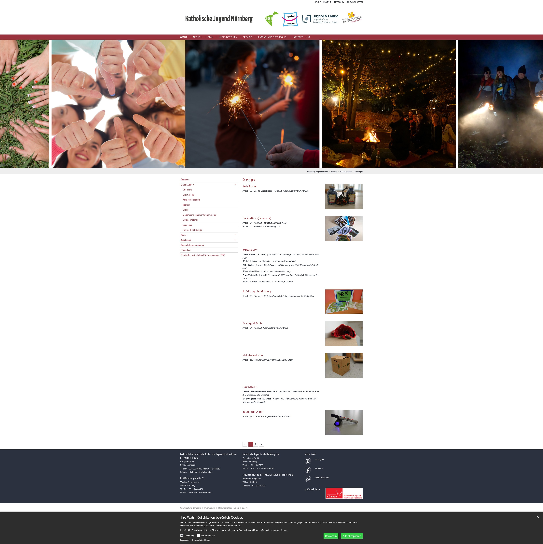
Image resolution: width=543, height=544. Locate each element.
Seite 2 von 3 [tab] (271, 165)
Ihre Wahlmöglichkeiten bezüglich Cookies (211, 517)
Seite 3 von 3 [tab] (276, 165)
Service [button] (247, 37)
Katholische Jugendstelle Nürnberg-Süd (261, 454)
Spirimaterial (188, 194)
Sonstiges (359, 171)
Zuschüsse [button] (186, 239)
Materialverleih (346, 171)
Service (334, 171)
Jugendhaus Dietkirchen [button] (272, 37)
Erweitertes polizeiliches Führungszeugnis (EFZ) (203, 254)
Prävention (185, 249)
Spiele (185, 209)
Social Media (310, 454)
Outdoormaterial (190, 219)
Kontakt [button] (298, 37)
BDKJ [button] (210, 37)
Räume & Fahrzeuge (192, 229)
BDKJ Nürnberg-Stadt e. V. (192, 478)
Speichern (331, 536)
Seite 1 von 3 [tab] (266, 165)
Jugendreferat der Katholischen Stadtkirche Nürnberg (268, 474)
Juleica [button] (184, 234)
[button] (308, 38)
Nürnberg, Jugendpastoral (317, 171)
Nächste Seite (537, 104)
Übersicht (185, 179)
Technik (186, 204)
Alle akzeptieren (352, 536)
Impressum (184, 540)
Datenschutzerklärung (201, 540)
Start (183, 37)
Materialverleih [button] (187, 184)
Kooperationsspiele (191, 199)
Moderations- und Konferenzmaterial (199, 214)
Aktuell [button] (197, 37)
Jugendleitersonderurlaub (192, 244)
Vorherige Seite (5, 104)
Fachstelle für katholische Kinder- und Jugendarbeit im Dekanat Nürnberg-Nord (208, 455)
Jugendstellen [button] (228, 37)
